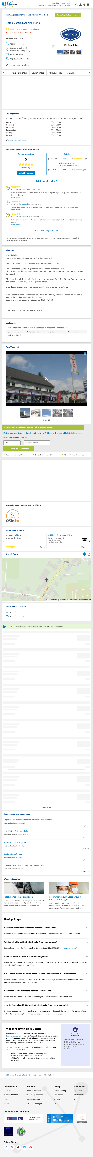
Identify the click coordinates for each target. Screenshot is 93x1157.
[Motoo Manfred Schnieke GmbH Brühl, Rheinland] (85, 353)
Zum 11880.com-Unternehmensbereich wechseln (53, 5)
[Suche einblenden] (77, 4)
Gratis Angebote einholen (67, 15)
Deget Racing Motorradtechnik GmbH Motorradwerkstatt (28, 819)
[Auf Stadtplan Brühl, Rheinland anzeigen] (89, 554)
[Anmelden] (81, 4)
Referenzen (58, 1095)
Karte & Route (55, 72)
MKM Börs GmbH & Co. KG (59, 535)
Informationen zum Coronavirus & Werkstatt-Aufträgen (65, 898)
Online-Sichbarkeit (33, 1091)
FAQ (55, 1104)
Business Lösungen (34, 1104)
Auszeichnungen (20, 72)
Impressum (77, 1091)
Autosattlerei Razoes (14, 535)
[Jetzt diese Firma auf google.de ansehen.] (64, 169)
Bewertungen (38, 72)
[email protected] (70, 948)
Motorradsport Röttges (13, 842)
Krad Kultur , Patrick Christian (16, 831)
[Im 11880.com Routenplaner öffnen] (84, 554)
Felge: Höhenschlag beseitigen (18, 896)
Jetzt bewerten (26, 173)
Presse (6, 1104)
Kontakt (70, 72)
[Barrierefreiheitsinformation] (85, 4)
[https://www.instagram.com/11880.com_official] (12, 1147)
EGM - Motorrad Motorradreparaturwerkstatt (23, 865)
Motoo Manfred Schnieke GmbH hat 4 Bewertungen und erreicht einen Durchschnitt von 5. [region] (38, 996)
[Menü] (89, 4)
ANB (75, 1104)
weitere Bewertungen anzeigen (46, 230)
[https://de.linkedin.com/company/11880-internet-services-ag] (24, 1147)
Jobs (5, 1099)
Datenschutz (78, 1095)
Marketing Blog (60, 1091)
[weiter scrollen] (89, 72)
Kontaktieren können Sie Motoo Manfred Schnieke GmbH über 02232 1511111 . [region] (40, 948)
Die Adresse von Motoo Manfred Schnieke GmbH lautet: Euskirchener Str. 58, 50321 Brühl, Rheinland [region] (42, 933)
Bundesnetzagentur (13, 1036)
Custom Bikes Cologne (13, 854)
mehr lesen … (16, 197)
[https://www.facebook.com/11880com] (6, 1147)
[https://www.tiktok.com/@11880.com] (18, 1147)
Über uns (7, 1091)
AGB (75, 1099)
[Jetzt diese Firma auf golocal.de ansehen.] (64, 158)
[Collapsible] (87, 928)
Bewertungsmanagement (36, 1095)
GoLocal (25, 189)
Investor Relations (11, 1095)
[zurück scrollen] (4, 72)
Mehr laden (46, 807)
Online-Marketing (33, 1099)
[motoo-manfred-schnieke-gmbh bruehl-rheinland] (25, 413)
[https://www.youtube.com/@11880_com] (30, 1147)
